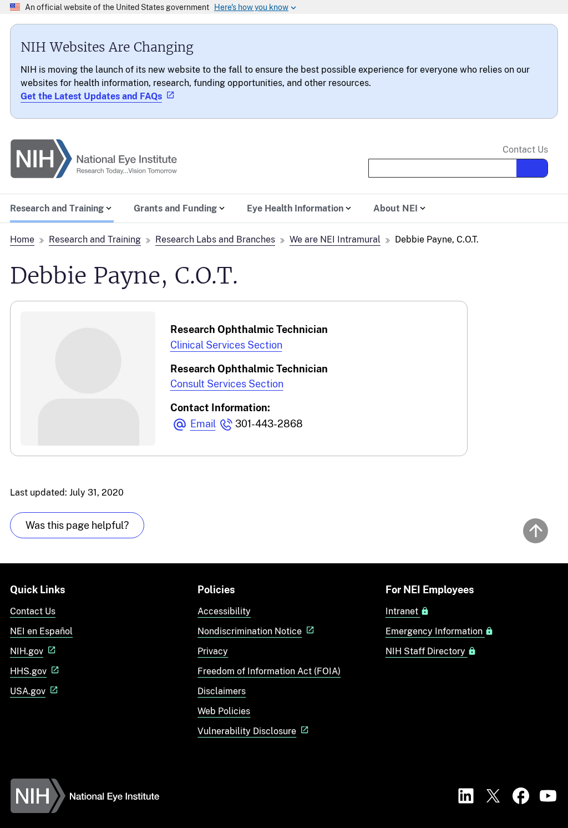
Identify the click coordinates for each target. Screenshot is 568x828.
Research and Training (95, 239)
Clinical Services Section (226, 345)
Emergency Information (435, 632)
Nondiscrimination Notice (249, 631)
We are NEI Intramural (335, 239)
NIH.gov (26, 651)
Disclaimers (221, 691)
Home (22, 239)
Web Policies (223, 711)
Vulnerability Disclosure (246, 731)
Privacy (212, 651)
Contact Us (525, 149)
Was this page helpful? (77, 525)
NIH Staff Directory (427, 652)
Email (203, 424)
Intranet (403, 612)
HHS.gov (28, 671)
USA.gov (27, 691)
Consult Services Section (226, 384)
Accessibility (224, 611)
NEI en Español (41, 631)
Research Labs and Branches (215, 239)
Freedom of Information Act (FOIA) (269, 671)
